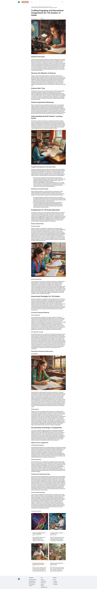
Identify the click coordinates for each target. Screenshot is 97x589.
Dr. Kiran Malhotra (35, 18)
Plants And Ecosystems (47, 6)
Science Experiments (38, 6)
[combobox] (46, 2)
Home (32, 6)
